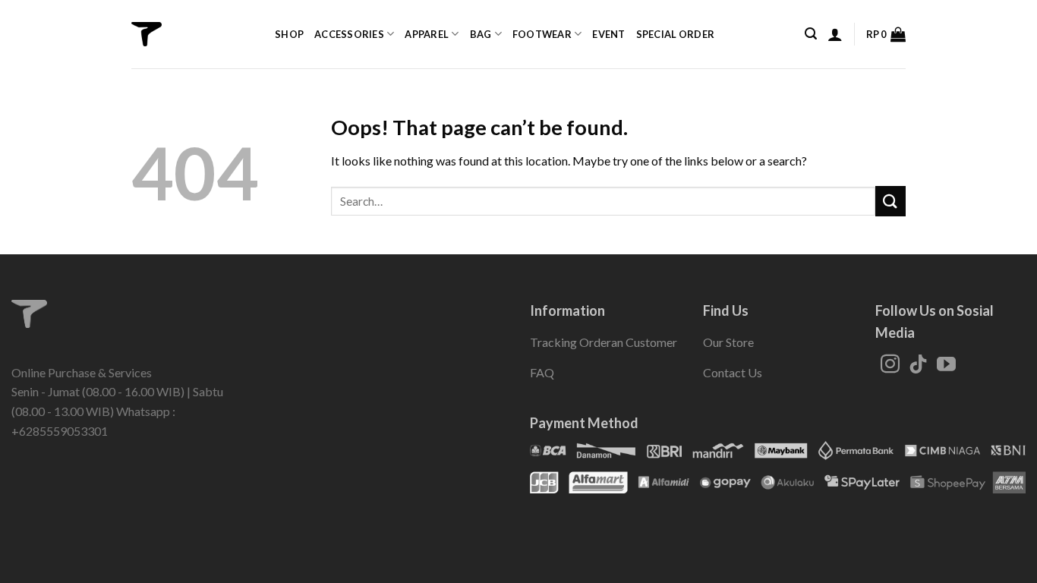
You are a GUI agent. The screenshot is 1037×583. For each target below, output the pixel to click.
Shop (289, 34)
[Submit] (890, 201)
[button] (811, 34)
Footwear (542, 34)
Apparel (427, 34)
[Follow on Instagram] (890, 365)
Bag (481, 34)
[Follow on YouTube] (946, 365)
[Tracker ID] (146, 34)
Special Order (675, 34)
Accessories (349, 34)
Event (608, 34)
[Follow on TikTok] (918, 365)
